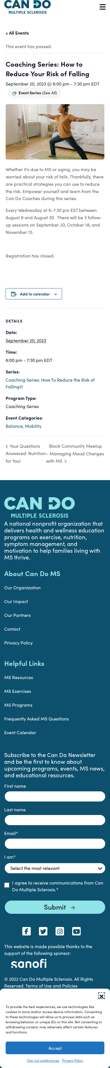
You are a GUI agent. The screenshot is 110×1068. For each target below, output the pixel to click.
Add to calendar (35, 294)
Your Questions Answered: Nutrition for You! (26, 453)
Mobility (33, 426)
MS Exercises (17, 691)
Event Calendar (20, 732)
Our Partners (17, 615)
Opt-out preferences (43, 1060)
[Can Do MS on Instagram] (60, 931)
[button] (101, 995)
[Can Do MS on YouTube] (76, 931)
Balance (14, 426)
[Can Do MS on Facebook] (26, 931)
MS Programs (18, 705)
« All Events (17, 33)
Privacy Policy (72, 1060)
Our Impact (16, 601)
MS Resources (18, 677)
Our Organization (22, 587)
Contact (12, 629)
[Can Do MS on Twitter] (43, 931)
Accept (55, 1048)
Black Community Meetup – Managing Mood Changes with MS (75, 453)
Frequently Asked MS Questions (36, 719)
